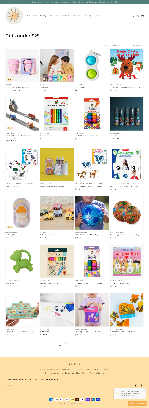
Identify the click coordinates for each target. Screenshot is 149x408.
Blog (78, 373)
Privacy (85, 373)
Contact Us (69, 373)
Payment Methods (100, 369)
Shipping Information (54, 373)
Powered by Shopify (83, 403)
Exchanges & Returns (82, 369)
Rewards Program (64, 369)
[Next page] (89, 344)
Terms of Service (97, 373)
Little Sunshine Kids (70, 403)
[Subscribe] (42, 385)
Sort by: (107, 45)
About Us (51, 369)
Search (42, 369)
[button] (132, 15)
